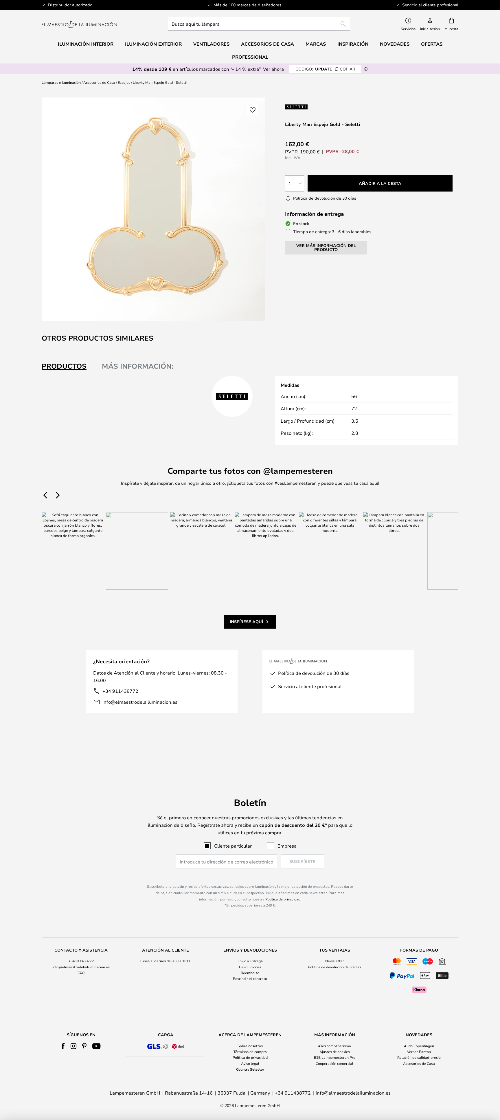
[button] (252, 110)
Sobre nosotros (250, 1045)
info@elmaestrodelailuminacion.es (139, 702)
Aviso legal (250, 1063)
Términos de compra (250, 1051)
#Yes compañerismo (334, 1045)
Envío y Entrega (250, 961)
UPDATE (325, 69)
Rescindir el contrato (250, 978)
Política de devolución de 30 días (334, 967)
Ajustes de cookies (334, 1051)
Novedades (394, 44)
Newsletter (334, 961)
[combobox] (259, 23)
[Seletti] (308, 106)
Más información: (137, 366)
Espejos (124, 82)
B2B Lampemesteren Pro (334, 1057)
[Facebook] (63, 1046)
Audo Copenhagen (419, 1045)
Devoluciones (250, 967)
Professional (250, 57)
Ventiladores (211, 44)
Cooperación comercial (334, 1063)
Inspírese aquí (246, 621)
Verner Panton (419, 1051)
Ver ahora (273, 69)
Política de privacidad (282, 899)
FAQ (81, 972)
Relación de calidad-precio (419, 1057)
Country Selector (250, 1069)
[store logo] (79, 24)
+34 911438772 (120, 691)
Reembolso (250, 972)
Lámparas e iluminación (61, 82)
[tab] (68, 366)
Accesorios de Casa (99, 82)
